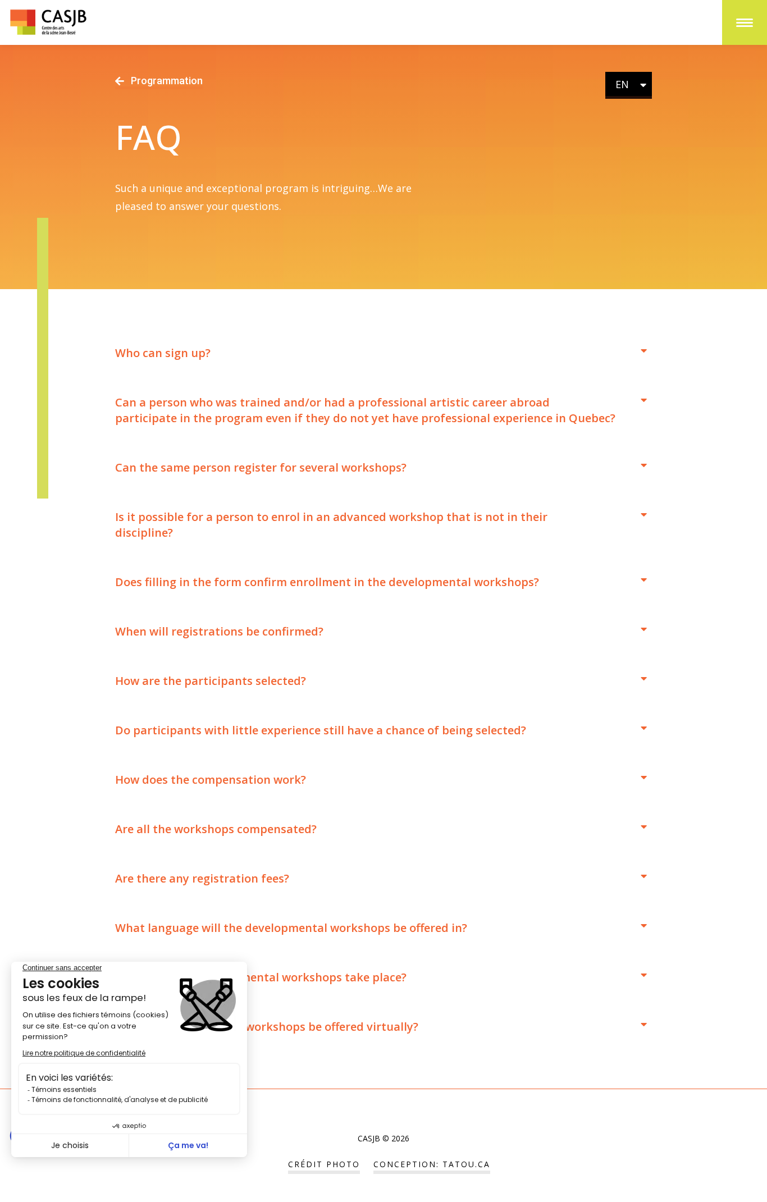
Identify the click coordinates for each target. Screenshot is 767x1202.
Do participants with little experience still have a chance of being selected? (320, 730)
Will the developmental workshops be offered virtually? (266, 1026)
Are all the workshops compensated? (216, 829)
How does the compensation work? (210, 779)
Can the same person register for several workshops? (261, 467)
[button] (381, 353)
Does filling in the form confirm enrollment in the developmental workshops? (327, 581)
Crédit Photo (324, 1164)
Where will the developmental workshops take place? (261, 977)
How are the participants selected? (210, 680)
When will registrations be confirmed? (219, 631)
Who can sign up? (163, 352)
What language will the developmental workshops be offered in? (291, 927)
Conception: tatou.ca (431, 1164)
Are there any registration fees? (202, 878)
